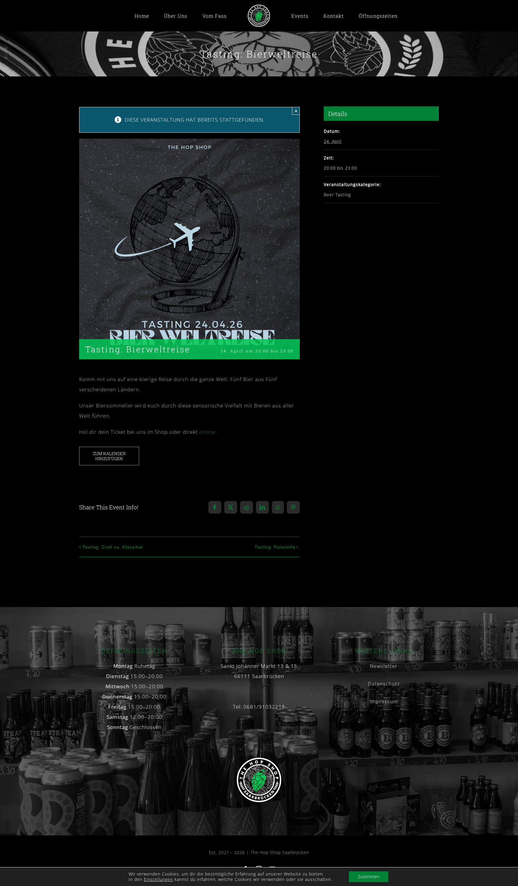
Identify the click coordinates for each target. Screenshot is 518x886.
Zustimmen (368, 876)
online (207, 431)
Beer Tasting (337, 194)
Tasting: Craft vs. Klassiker (112, 547)
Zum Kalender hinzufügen (109, 456)
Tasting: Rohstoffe (275, 547)
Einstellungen (158, 879)
